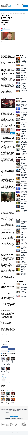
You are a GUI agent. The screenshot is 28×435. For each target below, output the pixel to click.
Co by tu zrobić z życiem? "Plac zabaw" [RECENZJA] (12, 129)
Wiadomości (7, 426)
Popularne (8, 390)
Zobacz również (12, 133)
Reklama (7, 431)
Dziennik (1, 13)
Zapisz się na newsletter (5, 30)
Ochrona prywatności (19, 431)
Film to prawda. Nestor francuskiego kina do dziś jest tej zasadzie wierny (3, 385)
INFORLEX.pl (13, 4)
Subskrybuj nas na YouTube (5, 28)
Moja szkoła (11, 426)
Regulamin (13, 431)
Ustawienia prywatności (13, 432)
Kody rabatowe (12, 424)
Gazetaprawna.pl (3, 424)
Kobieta (11, 423)
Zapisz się (14, 416)
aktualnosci (9, 13)
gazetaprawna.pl (23, 4)
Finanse (16, 424)
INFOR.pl (7, 4)
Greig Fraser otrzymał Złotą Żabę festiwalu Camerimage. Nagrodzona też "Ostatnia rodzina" (3, 373)
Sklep (26, 4)
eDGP (1, 425)
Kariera (10, 431)
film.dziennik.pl (4, 13)
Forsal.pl (1, 426)
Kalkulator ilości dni (24, 424)
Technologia (7, 424)
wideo (4, 344)
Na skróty (2, 422)
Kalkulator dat (23, 423)
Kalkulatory (23, 422)
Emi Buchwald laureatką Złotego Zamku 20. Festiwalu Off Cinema (13, 362)
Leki (15, 425)
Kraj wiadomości (13, 390)
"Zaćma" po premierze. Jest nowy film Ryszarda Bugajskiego (8, 372)
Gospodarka (7, 425)
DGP (16, 4)
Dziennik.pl (7, 422)
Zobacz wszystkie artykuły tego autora (5, 382)
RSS (17, 432)
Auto (6, 423)
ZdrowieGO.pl (18, 4)
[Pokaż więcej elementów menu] (27, 8)
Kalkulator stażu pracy (24, 425)
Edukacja (11, 425)
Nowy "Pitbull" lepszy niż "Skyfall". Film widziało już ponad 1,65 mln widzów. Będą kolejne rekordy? (8, 363)
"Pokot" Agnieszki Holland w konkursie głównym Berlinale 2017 (3, 362)
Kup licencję (10, 341)
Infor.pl (1, 423)
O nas (4, 431)
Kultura (11, 429)
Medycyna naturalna (17, 426)
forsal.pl (10, 4)
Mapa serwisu (24, 431)
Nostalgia (7, 429)
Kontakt (2, 431)
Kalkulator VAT (23, 426)
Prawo (16, 423)
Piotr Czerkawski (4, 24)
